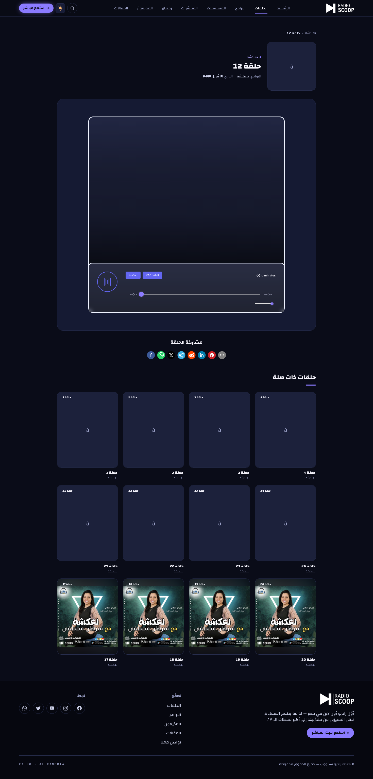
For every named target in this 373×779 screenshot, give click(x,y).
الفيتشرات (189, 8)
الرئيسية (283, 8)
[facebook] (151, 355)
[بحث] (72, 8)
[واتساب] (24, 708)
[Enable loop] (132, 304)
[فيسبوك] (79, 708)
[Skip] (222, 304)
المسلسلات (216, 8)
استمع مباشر (34, 8)
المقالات (121, 8)
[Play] (201, 304)
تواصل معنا (171, 742)
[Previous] (179, 304)
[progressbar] (200, 294)
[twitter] (171, 355)
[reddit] (192, 355)
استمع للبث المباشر (328, 733)
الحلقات (261, 8)
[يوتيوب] (52, 708)
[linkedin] (202, 355)
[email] (222, 355)
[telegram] (181, 355)
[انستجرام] (65, 708)
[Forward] (211, 304)
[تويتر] (38, 708)
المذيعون (145, 8)
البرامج (240, 8)
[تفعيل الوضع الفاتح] (60, 8)
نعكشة (310, 33)
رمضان (167, 8)
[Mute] (250, 304)
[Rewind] (189, 304)
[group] (201, 300)
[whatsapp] (161, 355)
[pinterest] (212, 355)
